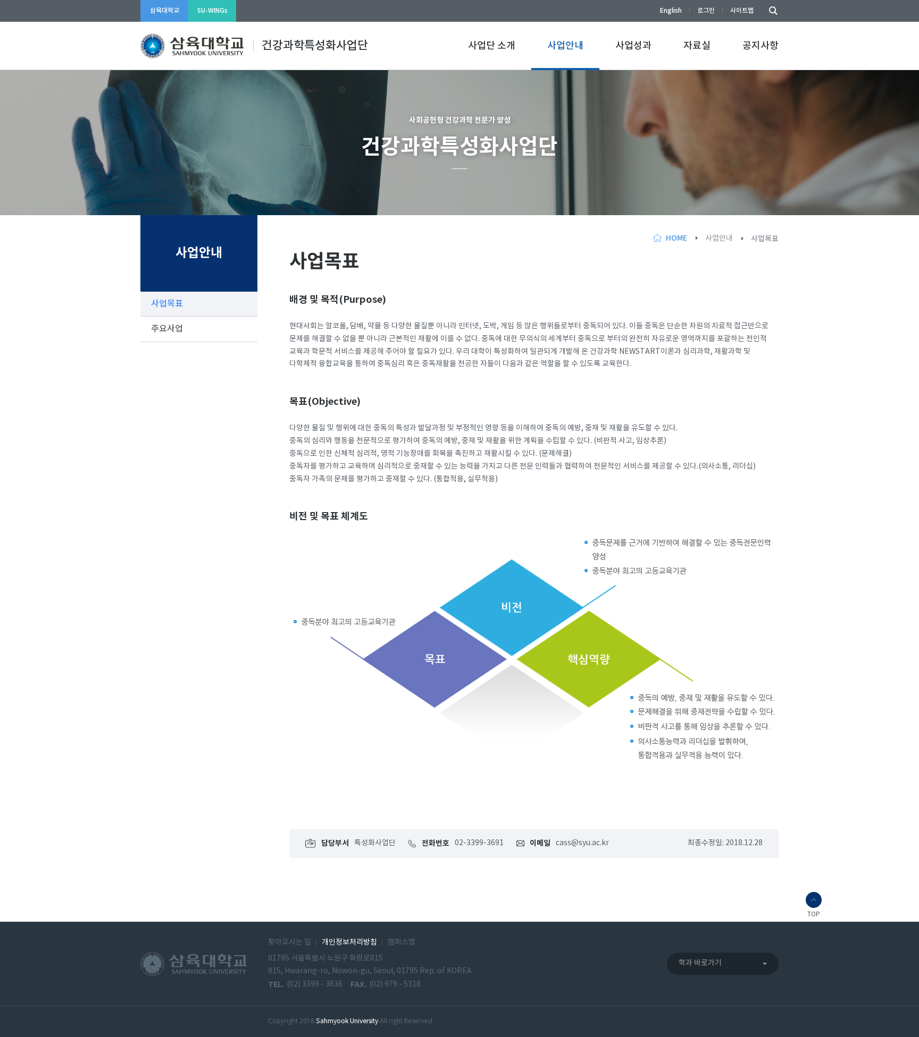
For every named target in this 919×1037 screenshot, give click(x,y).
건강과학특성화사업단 (315, 46)
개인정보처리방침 (349, 942)
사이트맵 (742, 10)
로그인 (706, 10)
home (676, 238)
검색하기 (771, 11)
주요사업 (167, 329)
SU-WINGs (212, 10)
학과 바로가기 (700, 963)
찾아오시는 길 (289, 942)
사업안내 (565, 46)
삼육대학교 (164, 10)
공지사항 (760, 46)
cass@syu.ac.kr (582, 843)
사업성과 (633, 46)
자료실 (697, 46)
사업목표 (167, 304)
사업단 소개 (491, 46)
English (671, 10)
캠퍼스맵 (401, 942)
